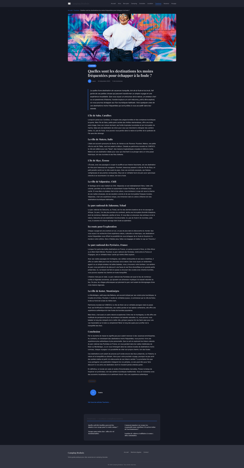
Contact (146, 452)
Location (150, 3)
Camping (134, 3)
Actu (119, 3)
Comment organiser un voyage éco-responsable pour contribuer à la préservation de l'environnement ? (140, 427)
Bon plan (126, 3)
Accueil (113, 3)
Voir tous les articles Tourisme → (99, 402)
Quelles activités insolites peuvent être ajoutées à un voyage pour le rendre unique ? (103, 426)
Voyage (173, 3)
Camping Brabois (78, 3)
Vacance (166, 3)
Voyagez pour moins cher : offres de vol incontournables (101, 432)
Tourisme (158, 3)
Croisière (142, 3)
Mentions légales (136, 452)
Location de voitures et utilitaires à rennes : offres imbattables (139, 434)
